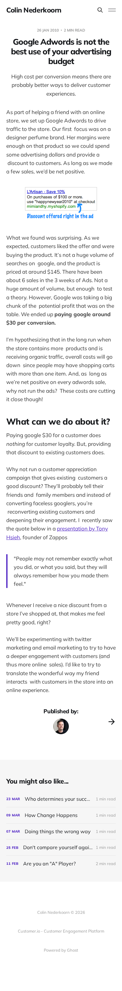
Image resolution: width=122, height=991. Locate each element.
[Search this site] (100, 10)
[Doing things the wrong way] (61, 831)
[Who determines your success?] (61, 799)
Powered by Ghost (61, 950)
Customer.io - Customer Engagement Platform (61, 931)
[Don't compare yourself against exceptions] (61, 847)
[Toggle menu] (112, 10)
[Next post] (112, 721)
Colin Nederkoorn (33, 10)
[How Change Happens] (61, 815)
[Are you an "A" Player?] (61, 864)
